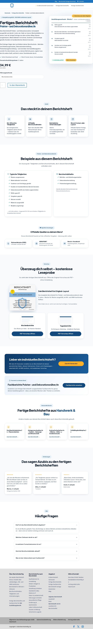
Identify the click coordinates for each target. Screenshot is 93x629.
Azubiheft (51, 599)
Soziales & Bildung (34, 609)
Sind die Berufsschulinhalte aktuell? (28, 551)
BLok (50, 601)
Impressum (71, 587)
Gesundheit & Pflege (35, 600)
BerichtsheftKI (53, 608)
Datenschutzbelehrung (44, 619)
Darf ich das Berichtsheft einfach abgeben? (30, 525)
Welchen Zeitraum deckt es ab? (26, 537)
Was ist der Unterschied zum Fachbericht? (30, 558)
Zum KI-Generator (71, 363)
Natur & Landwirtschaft (36, 595)
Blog (56, 1)
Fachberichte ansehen (74, 385)
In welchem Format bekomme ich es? (28, 544)
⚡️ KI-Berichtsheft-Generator (44, 5)
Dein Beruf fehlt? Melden (75, 577)
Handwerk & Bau (34, 591)
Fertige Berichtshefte (62, 5)
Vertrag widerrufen (74, 584)
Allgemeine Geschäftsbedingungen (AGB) (21, 619)
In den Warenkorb (17, 85)
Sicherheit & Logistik (35, 612)
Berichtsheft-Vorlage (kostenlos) (67, 1)
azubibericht (52, 606)
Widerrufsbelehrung (59, 619)
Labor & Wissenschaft (35, 607)
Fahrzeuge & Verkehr (35, 598)
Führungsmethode (6, 72)
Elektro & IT (32, 593)
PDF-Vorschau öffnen (27, 334)
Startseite (7, 13)
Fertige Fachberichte (77, 5)
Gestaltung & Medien (35, 588)
